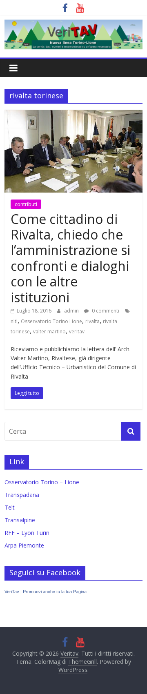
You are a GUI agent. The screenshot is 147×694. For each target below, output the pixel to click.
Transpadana (21, 495)
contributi (26, 204)
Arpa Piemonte (24, 545)
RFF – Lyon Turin (26, 533)
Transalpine (19, 520)
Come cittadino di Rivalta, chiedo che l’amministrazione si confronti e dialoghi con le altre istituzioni (70, 258)
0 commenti (105, 310)
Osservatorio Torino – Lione (41, 482)
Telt (9, 507)
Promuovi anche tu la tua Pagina (55, 591)
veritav (77, 331)
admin (72, 310)
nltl (14, 321)
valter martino (49, 331)
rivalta (92, 321)
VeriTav (11, 591)
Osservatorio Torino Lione (51, 321)
